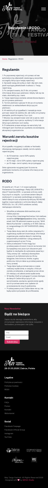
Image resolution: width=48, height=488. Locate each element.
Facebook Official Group (14, 430)
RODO (6, 390)
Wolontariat (9, 413)
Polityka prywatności (13, 382)
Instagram (8, 433)
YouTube (8, 437)
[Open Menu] (43, 9)
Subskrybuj (12, 342)
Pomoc (7, 406)
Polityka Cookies (11, 386)
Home (4, 59)
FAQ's (6, 402)
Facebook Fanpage (12, 426)
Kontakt (7, 410)
